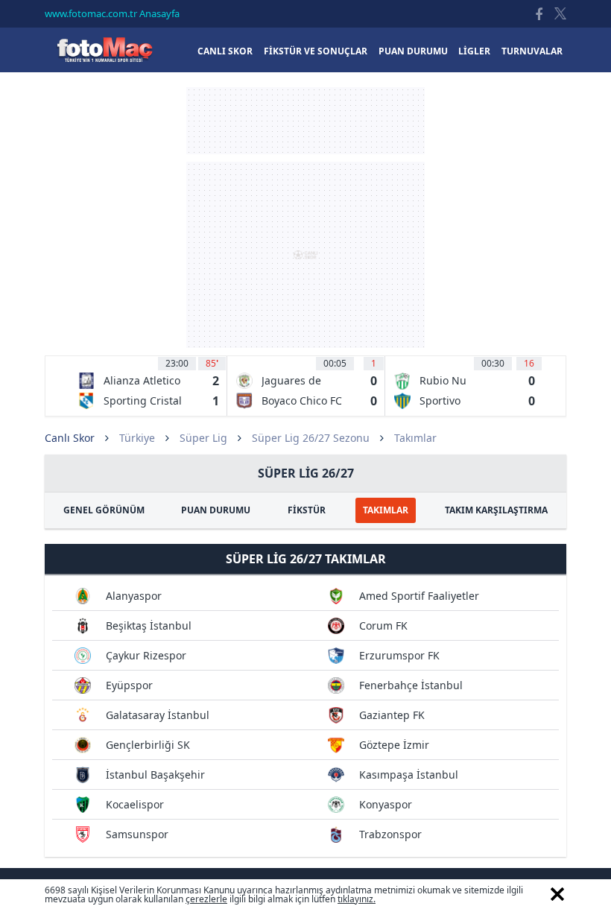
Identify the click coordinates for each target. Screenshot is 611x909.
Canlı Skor (104, 49)
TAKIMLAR (385, 510)
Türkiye (137, 438)
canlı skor (225, 51)
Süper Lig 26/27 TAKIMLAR (306, 559)
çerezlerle (206, 899)
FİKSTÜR (307, 510)
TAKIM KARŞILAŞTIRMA (496, 510)
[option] (148, 386)
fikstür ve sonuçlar (315, 51)
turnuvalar (532, 51)
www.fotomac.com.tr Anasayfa (112, 13)
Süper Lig (203, 438)
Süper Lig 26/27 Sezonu (311, 438)
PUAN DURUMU (215, 510)
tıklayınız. (357, 899)
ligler (474, 51)
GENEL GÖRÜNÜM (104, 510)
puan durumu (413, 51)
